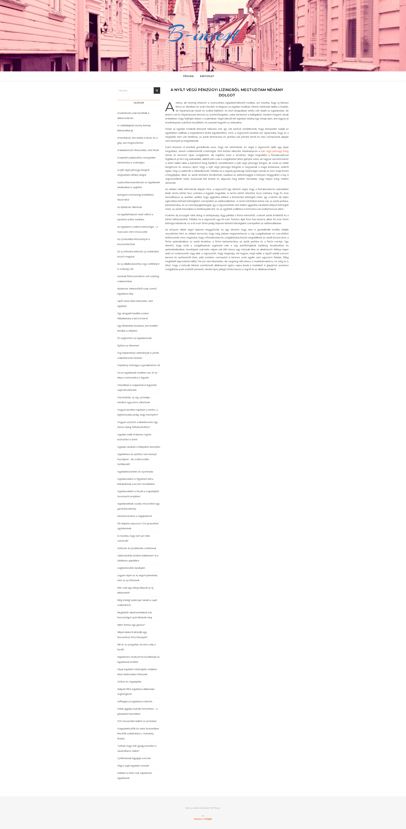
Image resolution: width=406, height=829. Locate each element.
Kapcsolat (207, 76)
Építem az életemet (128, 345)
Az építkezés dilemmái (129, 207)
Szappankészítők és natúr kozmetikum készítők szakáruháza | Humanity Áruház (138, 733)
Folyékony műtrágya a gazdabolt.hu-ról (138, 365)
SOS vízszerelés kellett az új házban (137, 721)
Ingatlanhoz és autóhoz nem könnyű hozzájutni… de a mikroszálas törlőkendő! (137, 459)
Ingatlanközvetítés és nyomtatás (135, 471)
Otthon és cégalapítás (129, 681)
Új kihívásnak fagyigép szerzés (134, 758)
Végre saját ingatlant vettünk (133, 765)
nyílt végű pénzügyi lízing (275, 151)
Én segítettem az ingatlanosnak (134, 338)
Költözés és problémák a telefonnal (136, 548)
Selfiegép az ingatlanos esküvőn (134, 701)
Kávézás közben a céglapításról (134, 516)
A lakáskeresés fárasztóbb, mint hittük (138, 150)
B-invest (203, 34)
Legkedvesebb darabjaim (131, 567)
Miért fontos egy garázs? (131, 624)
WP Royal (215, 807)
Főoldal (188, 76)
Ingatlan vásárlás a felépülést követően (138, 446)
